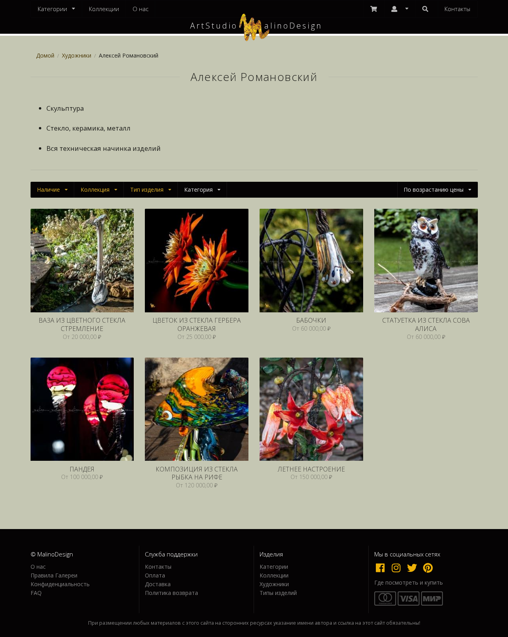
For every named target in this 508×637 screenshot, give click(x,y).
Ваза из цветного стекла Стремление (81, 324)
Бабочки (311, 320)
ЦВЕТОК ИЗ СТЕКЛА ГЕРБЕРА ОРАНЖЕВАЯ (196, 324)
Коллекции (104, 9)
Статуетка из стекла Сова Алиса (426, 324)
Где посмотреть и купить (408, 582)
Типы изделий (278, 592)
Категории (274, 567)
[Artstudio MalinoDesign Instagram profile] (398, 567)
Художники (76, 55)
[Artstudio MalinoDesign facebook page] (382, 567)
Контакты (457, 9)
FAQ (36, 592)
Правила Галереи (54, 575)
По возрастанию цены (434, 189)
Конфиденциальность (60, 584)
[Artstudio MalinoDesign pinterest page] (428, 567)
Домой (45, 55)
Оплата (155, 575)
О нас (140, 9)
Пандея (81, 469)
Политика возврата (171, 592)
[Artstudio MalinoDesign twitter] (414, 567)
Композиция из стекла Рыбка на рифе (197, 473)
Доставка (158, 584)
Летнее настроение (311, 469)
